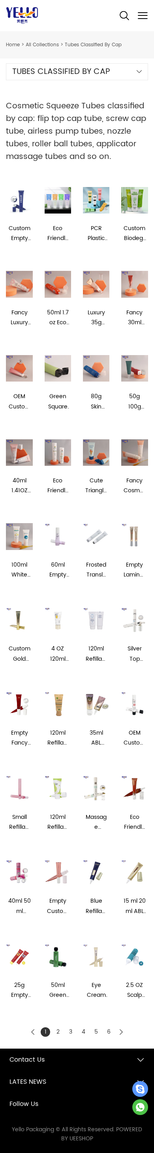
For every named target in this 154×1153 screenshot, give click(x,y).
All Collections (42, 45)
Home (13, 45)
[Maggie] (140, 1107)
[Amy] (140, 1089)
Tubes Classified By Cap (93, 45)
